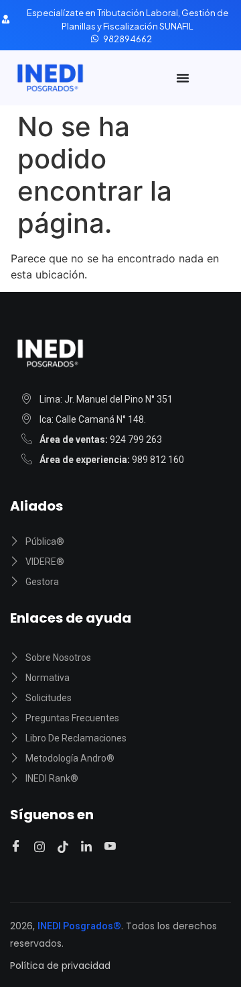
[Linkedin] (88, 846)
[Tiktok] (65, 846)
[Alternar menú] (182, 78)
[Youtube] (112, 846)
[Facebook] (17, 846)
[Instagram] (41, 846)
